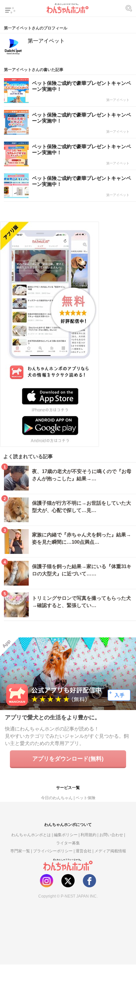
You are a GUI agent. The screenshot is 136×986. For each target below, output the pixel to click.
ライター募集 (68, 843)
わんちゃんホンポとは (31, 835)
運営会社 (83, 851)
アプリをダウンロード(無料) (68, 758)
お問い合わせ (111, 835)
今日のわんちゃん (57, 798)
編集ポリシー (66, 835)
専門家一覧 (20, 851)
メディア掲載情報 (110, 851)
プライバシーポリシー (53, 851)
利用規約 (88, 835)
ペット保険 (85, 798)
